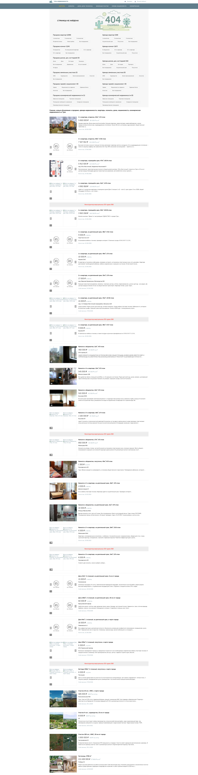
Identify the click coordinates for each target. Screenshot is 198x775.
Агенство (92, 75)
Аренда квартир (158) (110, 35)
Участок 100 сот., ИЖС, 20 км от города (92, 734)
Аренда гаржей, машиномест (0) (114, 84)
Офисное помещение (58, 98)
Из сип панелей (82, 64)
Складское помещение (83, 102)
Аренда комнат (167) (110, 46)
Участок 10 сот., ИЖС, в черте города (91, 691)
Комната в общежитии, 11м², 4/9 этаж (91, 346)
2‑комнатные (68, 38)
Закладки (129, 1)
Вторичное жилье (57, 41)
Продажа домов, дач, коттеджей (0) (66, 58)
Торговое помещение (75, 98)
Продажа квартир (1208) (62, 35)
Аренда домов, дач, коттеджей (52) (115, 61)
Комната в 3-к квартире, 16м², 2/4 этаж (91, 412)
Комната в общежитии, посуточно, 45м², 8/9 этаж (95, 461)
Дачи (62, 61)
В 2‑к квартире (87, 49)
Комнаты (71, 6)
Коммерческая (134, 6)
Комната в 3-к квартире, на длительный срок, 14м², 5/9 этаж (99, 554)
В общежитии (56, 49)
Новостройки (70, 41)
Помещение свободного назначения (62, 102)
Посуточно (120, 41)
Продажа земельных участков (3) (65, 72)
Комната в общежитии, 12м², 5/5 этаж (91, 390)
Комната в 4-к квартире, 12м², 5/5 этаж (91, 368)
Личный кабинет (141, 1)
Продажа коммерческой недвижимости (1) (69, 95)
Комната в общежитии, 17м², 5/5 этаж (91, 439)
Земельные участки (102, 6)
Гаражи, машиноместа (119, 6)
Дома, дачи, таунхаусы (85, 6)
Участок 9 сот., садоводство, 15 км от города (93, 712)
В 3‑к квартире (57, 53)
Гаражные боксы (84, 87)
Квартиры (62, 6)
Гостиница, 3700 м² (84, 756)
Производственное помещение (61, 105)
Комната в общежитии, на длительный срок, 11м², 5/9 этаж (98, 505)
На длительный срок (107, 41)
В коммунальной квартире (72, 49)
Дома (54, 61)
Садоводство (64, 75)
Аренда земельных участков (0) (114, 72)
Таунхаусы (81, 61)
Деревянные (70, 64)
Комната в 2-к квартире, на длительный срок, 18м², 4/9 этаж (99, 483)
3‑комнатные (79, 38)
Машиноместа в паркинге (68, 87)
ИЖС (54, 75)
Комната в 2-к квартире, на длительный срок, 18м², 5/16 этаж (99, 527)
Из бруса (55, 67)
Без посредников (83, 41)
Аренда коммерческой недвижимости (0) (117, 95)
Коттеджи (71, 61)
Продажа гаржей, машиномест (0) (65, 84)
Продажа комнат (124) (61, 46)
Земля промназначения (79, 75)
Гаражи (55, 87)
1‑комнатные (56, 38)
